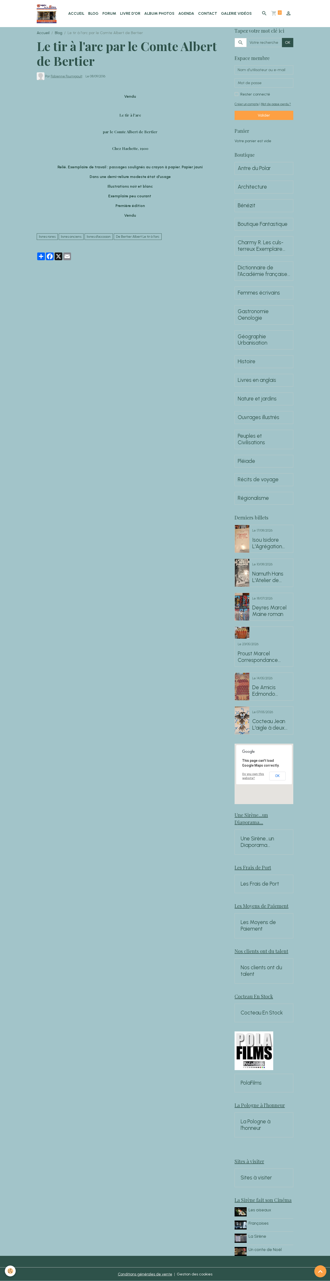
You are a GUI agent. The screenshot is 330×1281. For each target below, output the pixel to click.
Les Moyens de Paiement (258, 925)
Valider (264, 115)
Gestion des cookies (194, 1274)
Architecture (252, 187)
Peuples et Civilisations (251, 439)
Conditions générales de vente (145, 1274)
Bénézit (246, 205)
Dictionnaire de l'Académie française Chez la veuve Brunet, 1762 (263, 271)
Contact (207, 13)
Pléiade (246, 461)
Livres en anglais (257, 380)
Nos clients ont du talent (261, 970)
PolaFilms (251, 1083)
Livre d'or (130, 13)
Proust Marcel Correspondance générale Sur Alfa (258, 657)
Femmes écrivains (259, 293)
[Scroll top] (320, 1271)
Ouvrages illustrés (258, 417)
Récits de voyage (258, 479)
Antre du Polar (254, 168)
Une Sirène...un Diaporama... (257, 842)
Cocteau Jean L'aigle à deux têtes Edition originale (268, 724)
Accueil (76, 13)
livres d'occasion (99, 237)
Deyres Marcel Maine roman (269, 611)
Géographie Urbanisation (252, 339)
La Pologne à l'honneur (255, 1124)
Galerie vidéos (236, 13)
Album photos (159, 13)
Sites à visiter (256, 1178)
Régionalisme (253, 498)
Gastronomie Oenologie (253, 314)
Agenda (186, 13)
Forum (109, 13)
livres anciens (71, 237)
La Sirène (257, 1236)
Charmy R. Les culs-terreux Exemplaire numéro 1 (260, 245)
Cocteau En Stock (262, 1013)
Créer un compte (247, 104)
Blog (93, 13)
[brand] (47, 13)
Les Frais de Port (260, 884)
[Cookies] (10, 1271)
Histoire (246, 361)
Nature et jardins (257, 399)
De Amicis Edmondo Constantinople (270, 690)
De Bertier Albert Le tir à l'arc (137, 237)
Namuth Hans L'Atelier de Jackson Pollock (270, 577)
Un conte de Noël (265, 1249)
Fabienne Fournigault (66, 76)
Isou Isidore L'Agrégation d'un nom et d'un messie (267, 543)
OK (287, 42)
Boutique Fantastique (262, 224)
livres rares (47, 237)
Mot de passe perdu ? (276, 104)
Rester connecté (255, 94)
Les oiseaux (260, 1209)
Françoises (259, 1223)
